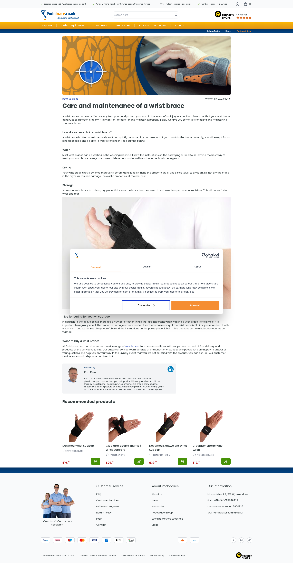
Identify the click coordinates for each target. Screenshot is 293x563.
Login (99, 518)
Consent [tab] (96, 267)
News (155, 500)
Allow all (195, 305)
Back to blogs (70, 98)
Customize (144, 305)
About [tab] (197, 266)
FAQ (98, 494)
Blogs (228, 31)
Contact (62, 521)
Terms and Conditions (133, 555)
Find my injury (244, 31)
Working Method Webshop (167, 518)
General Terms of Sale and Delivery (98, 555)
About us (157, 494)
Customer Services (107, 500)
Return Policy (213, 31)
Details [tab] (146, 266)
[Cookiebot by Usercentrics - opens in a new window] (204, 255)
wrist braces (132, 346)
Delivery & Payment (108, 506)
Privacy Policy (157, 555)
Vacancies (158, 506)
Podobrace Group (162, 512)
